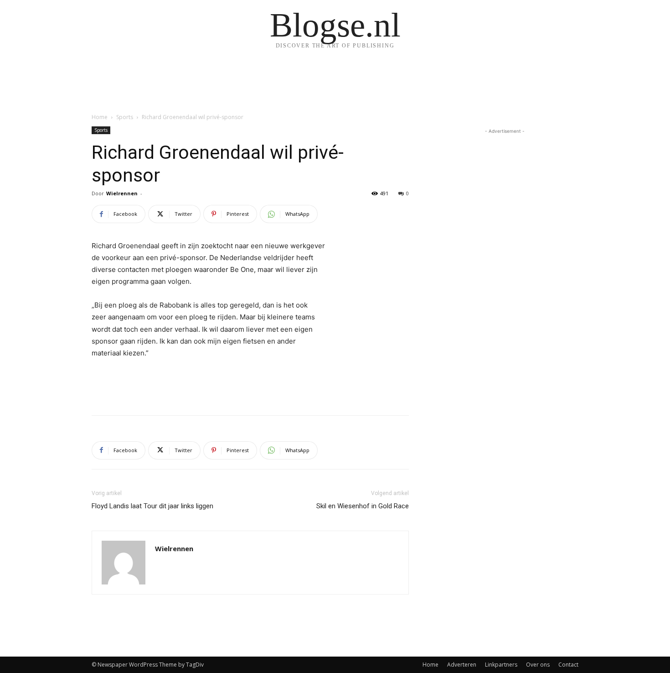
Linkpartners (501, 664)
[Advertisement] (250, 384)
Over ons (538, 664)
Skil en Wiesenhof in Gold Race (362, 506)
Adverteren (461, 664)
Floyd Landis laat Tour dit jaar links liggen (152, 506)
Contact (568, 664)
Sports (124, 117)
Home (100, 117)
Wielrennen (122, 193)
